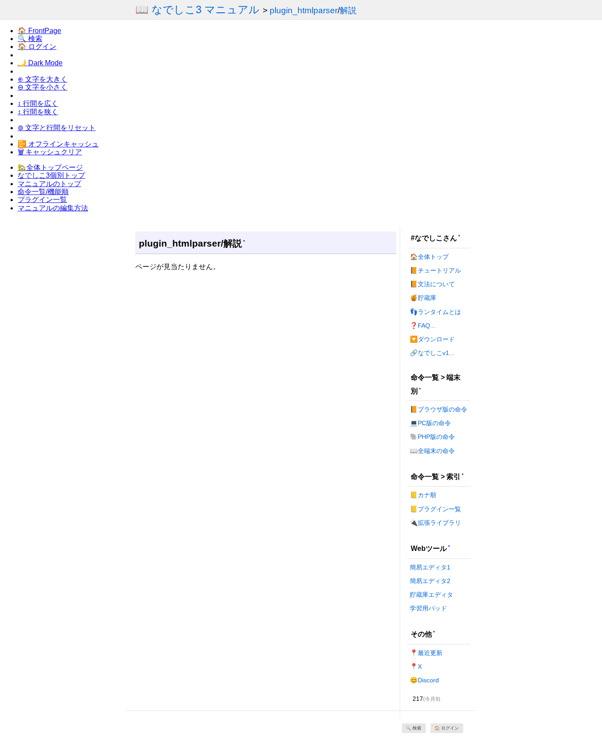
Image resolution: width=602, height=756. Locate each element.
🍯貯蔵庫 (423, 297)
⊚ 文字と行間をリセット (57, 127)
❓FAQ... (422, 325)
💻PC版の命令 (430, 423)
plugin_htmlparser (304, 10)
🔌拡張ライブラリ (435, 522)
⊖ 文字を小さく (42, 87)
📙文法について (432, 284)
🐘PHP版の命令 (432, 436)
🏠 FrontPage (39, 30)
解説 (348, 10)
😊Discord (424, 680)
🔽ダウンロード (432, 339)
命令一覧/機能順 (43, 191)
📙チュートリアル (435, 270)
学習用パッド (428, 608)
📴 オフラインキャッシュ (58, 144)
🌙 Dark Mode (40, 63)
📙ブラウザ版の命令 (438, 409)
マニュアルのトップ (49, 183)
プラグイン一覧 (42, 199)
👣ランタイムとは (435, 311)
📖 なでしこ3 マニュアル (197, 9)
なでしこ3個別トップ (51, 175)
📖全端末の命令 (432, 450)
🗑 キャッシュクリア (50, 152)
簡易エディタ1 (430, 567)
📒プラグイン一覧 (435, 509)
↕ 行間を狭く (38, 112)
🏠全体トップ (429, 256)
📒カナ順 (423, 494)
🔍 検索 (30, 38)
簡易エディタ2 (430, 580)
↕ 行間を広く (38, 103)
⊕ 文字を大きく (42, 79)
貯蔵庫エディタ (431, 594)
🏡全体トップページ (50, 167)
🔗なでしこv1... (432, 352)
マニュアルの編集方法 (53, 208)
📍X (416, 666)
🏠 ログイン (37, 46)
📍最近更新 (426, 652)
